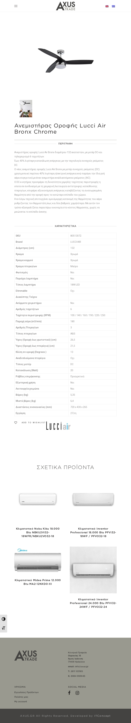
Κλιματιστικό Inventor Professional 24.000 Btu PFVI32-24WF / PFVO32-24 (93, 603)
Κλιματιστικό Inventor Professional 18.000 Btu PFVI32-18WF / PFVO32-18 (93, 532)
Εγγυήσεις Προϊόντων (26, 692)
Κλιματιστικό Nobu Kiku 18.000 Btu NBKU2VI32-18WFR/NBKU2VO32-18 (38, 532)
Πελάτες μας (21, 697)
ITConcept (102, 715)
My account (20, 701)
